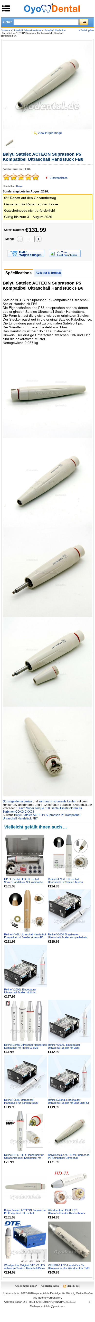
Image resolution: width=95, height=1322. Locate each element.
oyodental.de (41, 1293)
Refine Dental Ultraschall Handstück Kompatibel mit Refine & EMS (25, 1046)
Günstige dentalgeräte (17, 801)
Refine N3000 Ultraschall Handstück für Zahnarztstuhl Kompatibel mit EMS (21, 1102)
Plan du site (73, 1285)
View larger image (50, 133)
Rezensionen (58, 177)
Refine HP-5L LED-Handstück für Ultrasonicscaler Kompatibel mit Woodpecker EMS (24, 1157)
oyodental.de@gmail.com (50, 1306)
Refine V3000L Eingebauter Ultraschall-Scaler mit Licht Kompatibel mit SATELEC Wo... (66, 1047)
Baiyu (19, 185)
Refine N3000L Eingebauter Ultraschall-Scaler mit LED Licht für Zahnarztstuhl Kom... (68, 1102)
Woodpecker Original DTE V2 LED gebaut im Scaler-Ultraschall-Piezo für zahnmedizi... (24, 1268)
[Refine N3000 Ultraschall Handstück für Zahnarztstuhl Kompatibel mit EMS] (25, 1076)
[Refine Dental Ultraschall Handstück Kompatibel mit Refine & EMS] (25, 1021)
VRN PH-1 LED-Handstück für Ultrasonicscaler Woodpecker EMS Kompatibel (68, 1268)
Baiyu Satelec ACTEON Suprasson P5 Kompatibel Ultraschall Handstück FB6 (68, 1157)
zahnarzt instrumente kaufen (57, 801)
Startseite (5, 30)
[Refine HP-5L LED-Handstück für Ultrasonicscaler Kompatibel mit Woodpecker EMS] (25, 1131)
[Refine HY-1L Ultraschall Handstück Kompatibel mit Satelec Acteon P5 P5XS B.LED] (25, 910)
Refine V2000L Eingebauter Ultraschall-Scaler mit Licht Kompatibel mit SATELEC (20, 992)
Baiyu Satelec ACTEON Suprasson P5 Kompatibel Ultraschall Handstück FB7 (25, 1213)
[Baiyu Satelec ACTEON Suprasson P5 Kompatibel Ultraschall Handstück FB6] (47, 85)
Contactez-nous (50, 1285)
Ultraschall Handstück (54, 30)
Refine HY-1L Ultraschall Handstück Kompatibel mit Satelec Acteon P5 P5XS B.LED (25, 937)
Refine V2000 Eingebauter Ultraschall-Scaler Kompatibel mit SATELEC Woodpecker (67, 937)
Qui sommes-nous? (26, 1285)
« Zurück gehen (86, 30)
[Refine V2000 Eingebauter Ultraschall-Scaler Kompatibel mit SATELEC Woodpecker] (69, 910)
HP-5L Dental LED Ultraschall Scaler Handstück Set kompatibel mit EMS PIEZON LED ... (23, 882)
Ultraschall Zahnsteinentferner (26, 30)
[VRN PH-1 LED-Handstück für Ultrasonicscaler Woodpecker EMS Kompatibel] (69, 1241)
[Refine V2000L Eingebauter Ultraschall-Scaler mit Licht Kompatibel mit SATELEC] (25, 966)
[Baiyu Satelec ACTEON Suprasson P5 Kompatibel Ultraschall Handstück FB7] (25, 1186)
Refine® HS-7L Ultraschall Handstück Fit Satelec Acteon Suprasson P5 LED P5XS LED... (67, 882)
